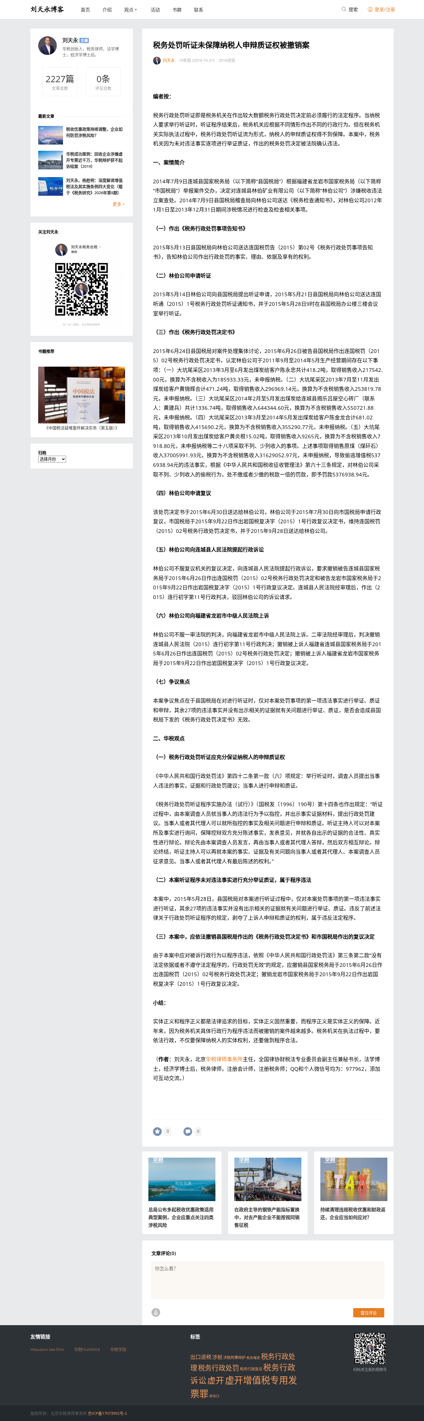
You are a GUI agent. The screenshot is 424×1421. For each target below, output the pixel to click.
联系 (198, 10)
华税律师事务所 (224, 1059)
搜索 (352, 9)
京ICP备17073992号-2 (107, 1413)
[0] (157, 1131)
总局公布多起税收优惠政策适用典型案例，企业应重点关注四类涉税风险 (181, 1217)
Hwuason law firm (47, 1349)
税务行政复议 (251, 1369)
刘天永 (70, 40)
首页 (85, 10)
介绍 (107, 10)
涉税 (217, 1357)
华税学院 (118, 1349)
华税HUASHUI (87, 1349)
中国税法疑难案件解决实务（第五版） (81, 428)
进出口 (214, 1396)
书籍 (177, 10)
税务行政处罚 (218, 1368)
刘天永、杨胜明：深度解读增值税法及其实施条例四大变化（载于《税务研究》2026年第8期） (94, 186)
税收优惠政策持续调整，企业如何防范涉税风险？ (94, 132)
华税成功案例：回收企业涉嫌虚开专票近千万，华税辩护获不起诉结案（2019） (94, 160)
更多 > (119, 204)
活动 (155, 10)
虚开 (215, 1380)
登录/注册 (384, 9)
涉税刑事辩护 (234, 1357)
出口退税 (200, 1357)
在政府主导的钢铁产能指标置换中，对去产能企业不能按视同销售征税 (267, 1217)
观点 (128, 10)
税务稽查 (253, 1358)
